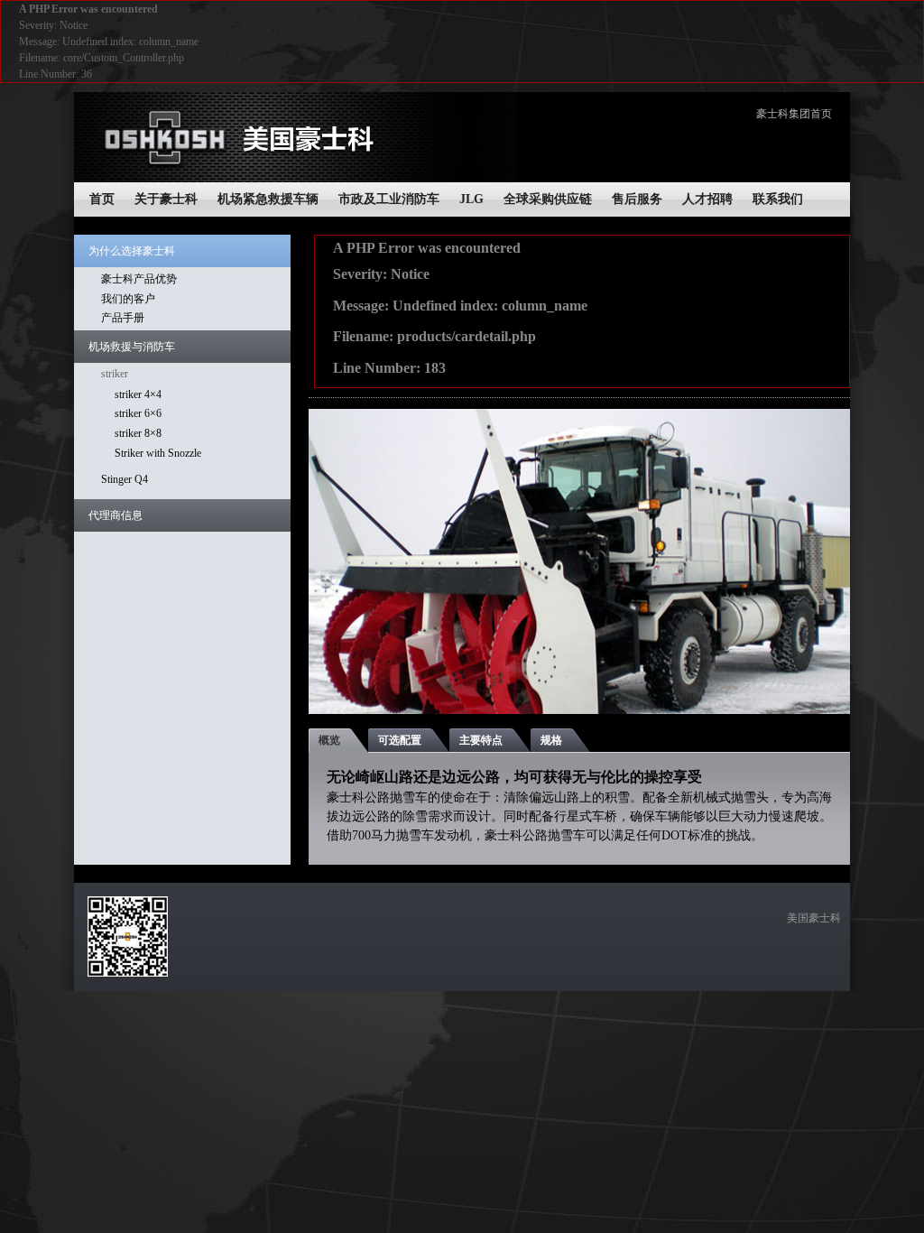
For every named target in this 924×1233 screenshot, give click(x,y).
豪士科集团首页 (794, 113)
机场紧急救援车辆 (268, 199)
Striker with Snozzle (158, 453)
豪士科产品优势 (139, 279)
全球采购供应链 (548, 199)
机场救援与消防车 (131, 346)
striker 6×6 (138, 413)
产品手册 (122, 317)
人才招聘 (707, 199)
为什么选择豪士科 (131, 251)
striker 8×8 (138, 433)
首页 (102, 199)
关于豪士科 (166, 199)
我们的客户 (128, 298)
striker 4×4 (138, 394)
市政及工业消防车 (388, 199)
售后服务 (637, 199)
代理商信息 (115, 515)
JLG (471, 199)
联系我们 (778, 199)
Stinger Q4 (124, 479)
